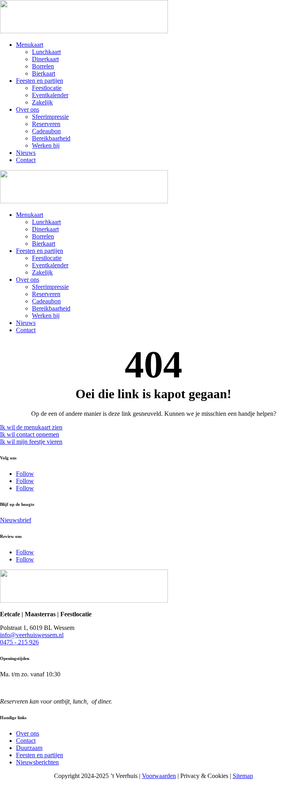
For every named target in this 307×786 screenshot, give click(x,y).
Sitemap (243, 775)
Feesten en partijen (39, 80)
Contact (26, 159)
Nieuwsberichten (37, 762)
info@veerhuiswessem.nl (32, 635)
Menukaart (29, 44)
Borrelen (43, 66)
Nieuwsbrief (15, 520)
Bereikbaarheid (51, 138)
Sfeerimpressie (50, 116)
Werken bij (46, 145)
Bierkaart (43, 73)
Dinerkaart (45, 59)
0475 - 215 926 (19, 642)
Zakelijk (42, 102)
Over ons (27, 109)
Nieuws (26, 152)
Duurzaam (29, 747)
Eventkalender (50, 95)
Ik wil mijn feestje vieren (31, 441)
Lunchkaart (46, 51)
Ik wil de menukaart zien (31, 427)
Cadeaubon (46, 131)
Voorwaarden (159, 775)
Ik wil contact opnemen (29, 434)
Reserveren (46, 123)
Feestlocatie (47, 87)
